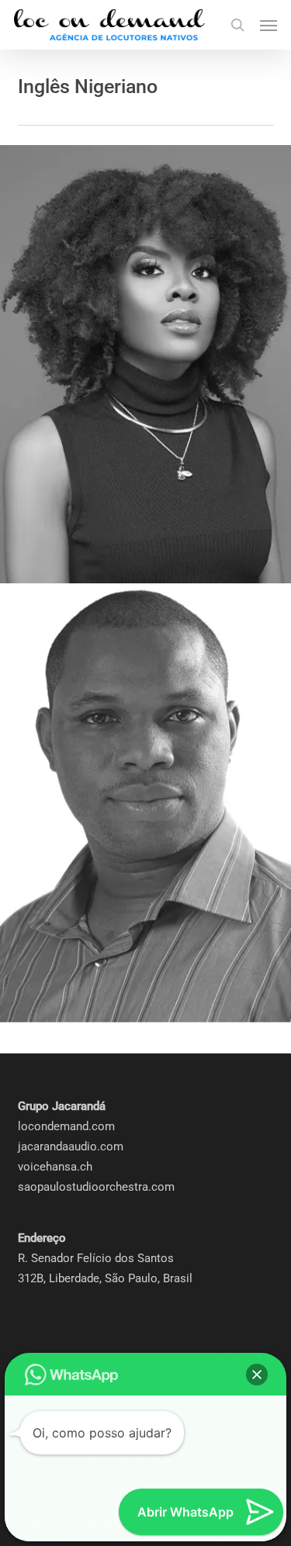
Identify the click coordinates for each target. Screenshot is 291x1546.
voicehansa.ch (55, 1167)
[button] (268, 25)
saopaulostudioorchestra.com (96, 1187)
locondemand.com (66, 1126)
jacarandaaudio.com (70, 1146)
